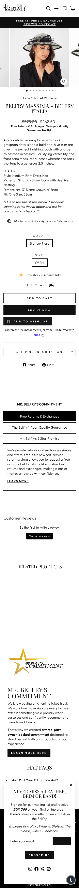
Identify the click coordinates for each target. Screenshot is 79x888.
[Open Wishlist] (64, 8)
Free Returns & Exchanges (39, 416)
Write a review (39, 536)
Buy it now (39, 310)
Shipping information (39, 351)
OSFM (39, 262)
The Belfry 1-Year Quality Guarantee (39, 427)
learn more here (29, 752)
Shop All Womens (44, 98)
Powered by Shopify (39, 884)
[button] (71, 880)
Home (26, 98)
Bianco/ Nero (39, 243)
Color (39, 235)
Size (39, 255)
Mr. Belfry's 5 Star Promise (39, 438)
